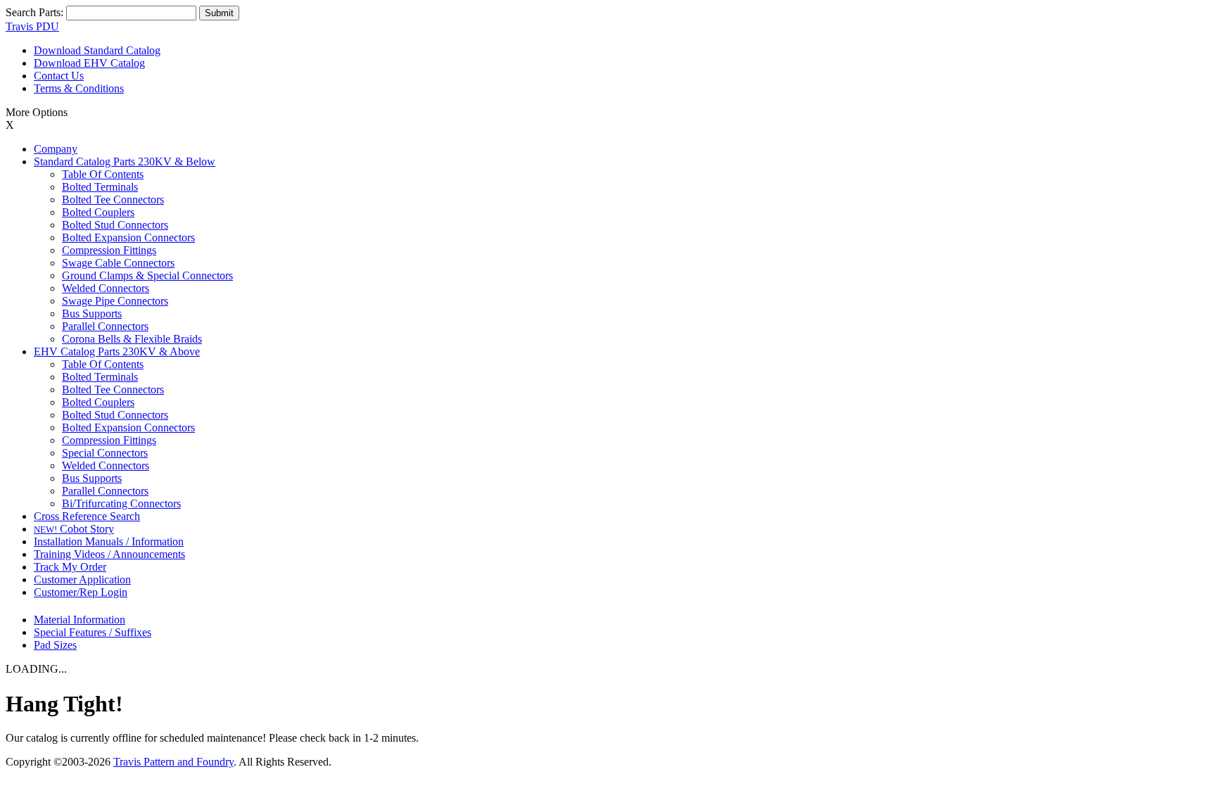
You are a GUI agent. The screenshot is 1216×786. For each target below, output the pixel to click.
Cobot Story (74, 529)
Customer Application (82, 579)
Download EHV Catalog (89, 63)
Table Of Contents (103, 174)
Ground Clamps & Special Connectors (147, 275)
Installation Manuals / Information (109, 541)
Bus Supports (92, 313)
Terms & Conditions (79, 88)
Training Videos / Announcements (109, 554)
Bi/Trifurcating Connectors (121, 503)
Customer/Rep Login (80, 592)
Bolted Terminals (100, 187)
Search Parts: (34, 12)
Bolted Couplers (98, 212)
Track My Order (70, 567)
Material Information (79, 620)
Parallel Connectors (105, 326)
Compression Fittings (109, 250)
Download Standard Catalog (97, 50)
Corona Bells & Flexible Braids (132, 339)
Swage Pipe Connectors (115, 301)
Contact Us (59, 76)
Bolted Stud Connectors (115, 225)
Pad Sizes (55, 645)
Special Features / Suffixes (92, 632)
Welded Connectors (105, 288)
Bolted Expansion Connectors (128, 237)
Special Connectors (105, 453)
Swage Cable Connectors (118, 263)
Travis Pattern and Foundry (173, 762)
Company (55, 149)
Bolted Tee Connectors (113, 199)
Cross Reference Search (87, 516)
